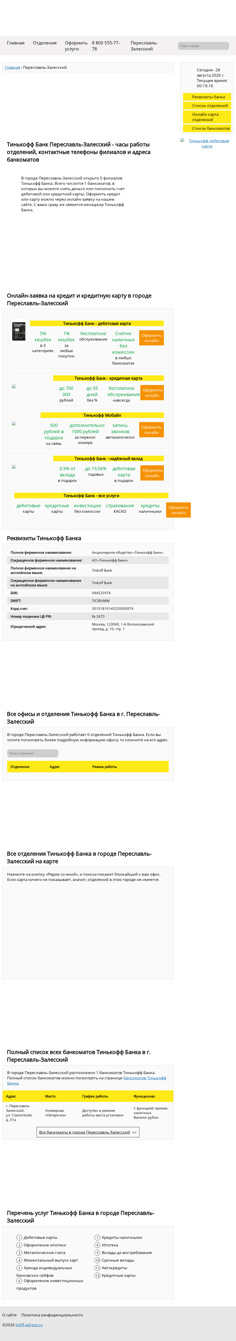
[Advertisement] (88, 104)
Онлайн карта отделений (205, 117)
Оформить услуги (76, 46)
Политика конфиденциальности (52, 1315)
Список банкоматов (211, 128)
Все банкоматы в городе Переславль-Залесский (84, 1132)
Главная (16, 43)
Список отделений (210, 105)
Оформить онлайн (152, 338)
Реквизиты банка (208, 96)
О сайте (9, 1315)
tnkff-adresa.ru (29, 1324)
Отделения (45, 43)
